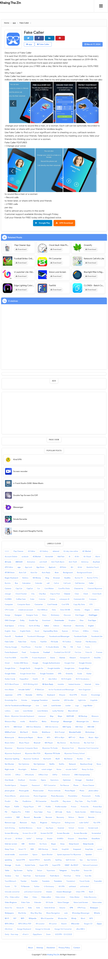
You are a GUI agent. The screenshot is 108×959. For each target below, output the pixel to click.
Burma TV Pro (92, 578)
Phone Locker (38, 791)
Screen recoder (20, 471)
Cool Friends (52, 604)
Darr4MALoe (42, 610)
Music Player (24, 743)
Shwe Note (82, 838)
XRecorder (75, 924)
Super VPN (44, 865)
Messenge (55, 721)
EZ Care (75, 631)
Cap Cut (19, 588)
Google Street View (28, 674)
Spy (81, 860)
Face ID (8, 636)
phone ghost (10, 791)
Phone (75, 785)
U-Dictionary (49, 886)
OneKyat (21, 780)
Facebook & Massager (36, 636)
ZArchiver (9, 929)
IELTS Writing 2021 (30, 684)
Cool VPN (65, 604)
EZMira (86, 631)
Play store (67, 801)
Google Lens (69, 668)
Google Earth (25, 668)
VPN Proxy (81, 908)
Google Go (39, 668)
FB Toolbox (66, 642)
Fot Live (78, 652)
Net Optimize (24, 764)
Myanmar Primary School (74, 753)
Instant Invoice (74, 684)
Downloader (59, 620)
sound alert (23, 854)
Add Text (61, 556)
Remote (91, 817)
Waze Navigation (53, 913)
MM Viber (79, 727)
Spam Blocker (47, 854)
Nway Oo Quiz (87, 769)
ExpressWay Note (50, 631)
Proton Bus (97, 807)
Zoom (48, 934)
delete (96, 610)
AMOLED (19, 562)
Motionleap (89, 732)
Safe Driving (10, 828)
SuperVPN (56, 865)
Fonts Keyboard (11, 652)
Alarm (97, 556)
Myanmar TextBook (31, 759)
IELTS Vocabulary (82, 679)
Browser (56, 578)
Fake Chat (22, 642)
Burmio (8, 583)
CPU (91, 604)
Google (35, 663)
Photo (82, 791)
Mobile (35, 732)
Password (36, 785)
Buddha (67, 578)
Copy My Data (79, 604)
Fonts (87, 647)
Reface (71, 817)
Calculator (26, 583)
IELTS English (66, 679)
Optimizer (67, 780)
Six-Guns (43, 844)
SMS (32, 849)
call (48, 583)
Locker (68, 705)
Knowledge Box (11, 700)
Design (7, 615)
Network (72, 764)
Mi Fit (7, 727)
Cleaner (67, 594)
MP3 (48, 737)
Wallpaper (94, 908)
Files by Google (11, 647)
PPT (39, 807)
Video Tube (25, 902)
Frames (99, 652)
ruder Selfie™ (84, 822)
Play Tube (79, 801)
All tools (8, 562)
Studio (18, 865)
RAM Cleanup (95, 812)
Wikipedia (32, 918)
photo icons (24, 796)
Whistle (97, 913)
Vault (91, 892)
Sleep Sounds (88, 844)
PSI (6, 812)
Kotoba (24, 700)
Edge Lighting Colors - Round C (24, 285)
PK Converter (55, 258)
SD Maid (18, 838)
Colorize (42, 599)
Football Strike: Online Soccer (24, 258)
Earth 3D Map (34, 626)
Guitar (89, 674)
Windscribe (62, 918)
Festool (78, 642)
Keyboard (51, 695)
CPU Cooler (9, 610)
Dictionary (55, 615)
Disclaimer (51, 948)
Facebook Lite (96, 636)
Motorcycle (9, 737)
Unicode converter (12, 892)
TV (15, 886)
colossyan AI (64, 599)
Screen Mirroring (11, 833)
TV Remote (25, 886)
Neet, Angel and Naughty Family (28, 531)
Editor (46, 626)
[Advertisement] (54, 413)
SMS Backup (43, 849)
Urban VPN (80, 892)
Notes (59, 769)
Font (79, 647)
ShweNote (96, 838)
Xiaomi (64, 924)
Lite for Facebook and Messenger (18, 705)
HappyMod (24, 679)
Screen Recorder (80, 833)
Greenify (88, 245)
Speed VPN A (34, 860)
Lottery (8, 711)
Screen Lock (93, 828)
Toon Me (88, 876)
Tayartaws (51, 870)
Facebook (19, 636)
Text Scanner (40, 876)
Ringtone (43, 822)
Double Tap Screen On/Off (25, 495)
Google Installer (54, 668)
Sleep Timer (9, 849)
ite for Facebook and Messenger (61, 689)
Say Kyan (49, 828)
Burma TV (79, 578)
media (22, 721)
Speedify (47, 860)
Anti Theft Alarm (57, 562)
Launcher (56, 700)
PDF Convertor (50, 785)
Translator (58, 881)
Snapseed (77, 849)
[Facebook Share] (39, 38)
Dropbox (72, 620)
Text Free (27, 876)
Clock (85, 594)
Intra (97, 684)
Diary (44, 615)
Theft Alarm (54, 876)
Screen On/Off (47, 833)
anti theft (43, 562)
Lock (45, 705)
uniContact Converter (33, 892)
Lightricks (82, 700)
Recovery (60, 817)
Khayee (62, 695)
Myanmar (9, 748)
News (99, 764)
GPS (59, 674)
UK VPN (61, 886)
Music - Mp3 (93, 737)
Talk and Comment (90, 865)
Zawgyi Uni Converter (63, 929)
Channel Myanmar (94, 588)
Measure (95, 716)
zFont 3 (25, 934)
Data (54, 610)
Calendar (38, 583)
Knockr (84, 695)
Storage (8, 865)
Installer (61, 684)
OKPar (55, 775)
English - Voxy (10, 631)
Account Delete (11, 556)
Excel (37, 631)
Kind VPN (17, 459)
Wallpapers (9, 913)
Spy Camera (92, 860)
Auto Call (22, 572)
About (30, 948)
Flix (64, 647)
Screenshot (96, 833)
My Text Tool (89, 743)
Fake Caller (44, 44)
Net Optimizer (39, 764)
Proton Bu (85, 807)
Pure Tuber (38, 812)
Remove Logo (10, 822)
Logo (77, 705)
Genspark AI (85, 658)
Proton (73, 807)
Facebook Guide (80, 636)
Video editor (46, 897)
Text (17, 876)
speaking (8, 860)
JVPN (19, 695)
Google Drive (10, 668)
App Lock (28, 567)
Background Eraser (84, 572)
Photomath (86, 796)
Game (52, 658)
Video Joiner (60, 897)
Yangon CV (88, 924)
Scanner (61, 828)
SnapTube (89, 849)
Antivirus (84, 562)
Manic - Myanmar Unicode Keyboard (19, 716)
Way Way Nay (36, 913)
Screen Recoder (63, 833)
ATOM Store (9, 572)
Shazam (71, 838)
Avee (57, 572)
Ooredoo (32, 780)
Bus (16, 583)
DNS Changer (10, 620)
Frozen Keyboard (39, 658)
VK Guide (49, 902)
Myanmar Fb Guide (50, 748)
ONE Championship (82, 775)
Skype (53, 844)
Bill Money (37, 578)
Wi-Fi (7, 918)
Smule (54, 849)
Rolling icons (70, 822)
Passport (23, 785)
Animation (31, 562)
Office (17, 775)
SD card (8, 838)
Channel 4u (78, 588)
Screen (81, 828)
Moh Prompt (60, 732)
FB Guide (54, 642)
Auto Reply (46, 572)
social (99, 849)
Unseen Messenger (64, 892)
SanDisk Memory (25, 828)
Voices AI (20, 908)
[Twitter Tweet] (28, 38)
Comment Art (79, 599)
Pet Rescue (64, 785)
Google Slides (10, 674)
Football (46, 652)
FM (71, 647)
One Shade (9, 780)
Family (33, 642)
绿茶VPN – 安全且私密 (63, 934)
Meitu (44, 721)
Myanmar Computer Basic (27, 748)
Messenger (18, 507)
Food (24, 652)
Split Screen (70, 860)
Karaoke (29, 695)
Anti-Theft (73, 562)
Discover (67, 615)
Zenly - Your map (11, 934)
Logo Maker (88, 705)
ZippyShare (37, 934)
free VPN (24, 658)
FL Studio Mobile (52, 647)
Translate (46, 881)
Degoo (87, 610)
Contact (76, 948)
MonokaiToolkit (75, 732)
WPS (91, 918)
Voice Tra (8, 908)
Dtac (82, 620)
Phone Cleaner (88, 785)
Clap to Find (55, 594)
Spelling (58, 860)
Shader (50, 838)
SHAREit (60, 838)
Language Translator (40, 700)
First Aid (38, 647)
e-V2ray (21, 626)
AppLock (52, 567)
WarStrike (22, 913)
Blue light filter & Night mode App (94, 272)
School (71, 828)
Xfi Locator (40, 924)
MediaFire (33, 721)
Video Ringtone (11, 902)
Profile (48, 807)
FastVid (52, 285)
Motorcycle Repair (25, 737)
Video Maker (75, 897)
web (66, 913)
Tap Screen (18, 870)
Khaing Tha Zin (10, 3)
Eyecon (65, 631)
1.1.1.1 (7, 551)
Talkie (7, 870)
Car (38, 588)
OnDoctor (66, 775)
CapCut (30, 588)
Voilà (38, 908)
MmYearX (24, 732)
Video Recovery (90, 897)
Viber (26, 897)
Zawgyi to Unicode (42, 929)
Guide (79, 674)
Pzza (49, 812)
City (33, 594)
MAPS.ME (70, 716)
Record (27, 817)
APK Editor (9, 567)
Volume (62, 908)
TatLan (39, 870)
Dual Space (9, 626)
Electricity (80, 626)
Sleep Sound (74, 844)
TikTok (77, 876)
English (91, 626)
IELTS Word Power (12, 684)
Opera (43, 780)
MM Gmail (18, 727)
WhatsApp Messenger (81, 913)
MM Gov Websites (33, 727)
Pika (16, 801)
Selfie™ (29, 838)
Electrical (67, 626)
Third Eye (67, 876)
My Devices (75, 743)
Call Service (80, 583)
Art (72, 567)
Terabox (8, 876)
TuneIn (7, 886)
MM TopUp (67, 727)
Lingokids (93, 700)
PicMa (97, 796)
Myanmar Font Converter (88, 748)
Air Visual (87, 556)
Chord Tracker (21, 594)
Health (35, 679)
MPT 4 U (72, 737)
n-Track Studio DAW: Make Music (28, 483)
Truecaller (98, 881)
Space (34, 854)
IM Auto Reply (47, 684)
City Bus (42, 594)
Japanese (9, 695)
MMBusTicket (10, 732)
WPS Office (9, 924)
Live (37, 705)
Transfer (34, 881)
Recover (49, 817)
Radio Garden (80, 812)
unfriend (72, 886)
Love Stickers (42, 711)
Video (34, 897)
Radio (69, 812)
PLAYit (16, 807)
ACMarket (37, 556)
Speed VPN (20, 860)
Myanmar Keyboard (13, 753)
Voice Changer (63, 902)
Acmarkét (49, 556)
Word (83, 918)
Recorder (37, 817)
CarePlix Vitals (64, 588)
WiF (14, 918)
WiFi (22, 918)
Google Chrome (85, 663)
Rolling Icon (55, 822)
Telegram (63, 870)
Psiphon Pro (16, 812)
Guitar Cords (10, 679)
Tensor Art (88, 870)
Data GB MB (65, 610)
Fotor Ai (89, 652)
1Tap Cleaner (18, 551)
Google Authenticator (51, 663)
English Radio (25, 631)
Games (62, 658)
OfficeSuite (29, 775)
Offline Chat (43, 775)
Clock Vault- (97, 594)
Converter (39, 604)
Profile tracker (61, 807)
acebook (25, 556)
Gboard (72, 658)
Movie (40, 737)
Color (32, 599)
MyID (58, 759)
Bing (47, 578)
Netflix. (62, 764)
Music (81, 737)
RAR (18, 817)
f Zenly (95, 631)
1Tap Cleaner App (22, 245)
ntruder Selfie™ (71, 769)
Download (21, 249)
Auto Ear (34, 572)
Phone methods (54, 791)
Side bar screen (11, 844)
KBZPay (40, 695)
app (30, 44)
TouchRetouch (10, 881)
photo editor (93, 791)
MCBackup (82, 716)
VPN (71, 908)
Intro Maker (9, 689)
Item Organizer (85, 689)
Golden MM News (21, 663)
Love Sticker (28, 711)
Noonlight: (22, 769)
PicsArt (8, 801)
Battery (25, 578)
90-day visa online (70, 551)
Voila (30, 908)
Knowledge (95, 695)
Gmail (7, 663)
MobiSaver (46, 732)
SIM (23, 844)
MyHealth (47, 759)
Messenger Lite (82, 721)
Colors (52, 599)
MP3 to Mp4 (59, 737)
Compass (92, 599)
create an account (25, 610)
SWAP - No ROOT (71, 865)
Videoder (37, 902)
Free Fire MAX (10, 658)
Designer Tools (32, 615)
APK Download (66, 223)
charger (8, 594)
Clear (77, 594)
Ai (69, 556)
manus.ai (42, 716)
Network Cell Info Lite (94, 258)
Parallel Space (10, 785)
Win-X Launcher (47, 918)
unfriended (84, 886)
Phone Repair (70, 791)
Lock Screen (56, 705)
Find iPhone (26, 647)
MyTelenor (68, 759)
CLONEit (8, 599)
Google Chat (69, 663)
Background (68, 572)
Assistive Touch (92, 567)
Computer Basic (23, 604)
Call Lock (67, 583)
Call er (56, 583)
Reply (33, 822)
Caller (91, 583)
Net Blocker (9, 764)
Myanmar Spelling (12, 759)
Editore (56, 626)
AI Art (77, 556)
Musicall (37, 743)
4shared (56, 551)
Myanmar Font (68, 748)
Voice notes (97, 902)
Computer (9, 604)
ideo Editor (52, 679)
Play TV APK (92, 801)
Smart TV (22, 849)
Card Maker (49, 588)
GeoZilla (97, 658)
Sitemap (39, 948)
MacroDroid (73, 711)
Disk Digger (79, 615)
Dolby (22, 620)
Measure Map (10, 721)
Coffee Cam (21, 599)
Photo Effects (10, 796)
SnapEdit (65, 849)
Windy (73, 918)
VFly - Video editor (12, 897)
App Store (40, 567)
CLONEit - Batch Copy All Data (94, 285)
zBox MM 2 (80, 929)
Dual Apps (92, 620)
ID (43, 679)
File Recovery (91, 642)
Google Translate (47, 674)
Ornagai (78, 780)
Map (51, 716)
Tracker (24, 881)
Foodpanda (34, 652)
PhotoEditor (72, 796)
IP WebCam (39, 689)
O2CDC (8, 775)
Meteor (96, 721)
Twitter (37, 886)
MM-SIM (90, 727)
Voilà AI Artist (49, 908)
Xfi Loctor (53, 924)
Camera (8, 588)
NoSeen (34, 769)
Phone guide (24, 791)
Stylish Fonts (30, 865)
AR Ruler (63, 567)
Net (88, 759)
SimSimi (32, 844)
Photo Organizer (40, 796)
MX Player (49, 743)
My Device (61, 743)
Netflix (52, 764)
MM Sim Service (51, 727)
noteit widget (46, 769)
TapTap (29, 870)
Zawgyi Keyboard (24, 929)
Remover (23, 822)
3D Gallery (44, 551)
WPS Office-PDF (24, 924)
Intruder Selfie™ (24, 689)
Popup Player (28, 807)
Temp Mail (75, 870)
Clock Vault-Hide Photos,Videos (59, 245)
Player (7, 807)
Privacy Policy (64, 948)
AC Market (86, 551)
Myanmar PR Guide (52, 753)
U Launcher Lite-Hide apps (24, 272)
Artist (80, 567)
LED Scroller (69, 700)
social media (10, 854)
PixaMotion (26, 801)
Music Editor (10, 743)
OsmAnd (89, 780)
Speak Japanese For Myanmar (69, 854)
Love (17, 711)
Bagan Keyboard (11, 578)
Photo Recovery (57, 796)
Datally (77, 610)
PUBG (27, 812)
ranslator (8, 817)
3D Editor (31, 551)
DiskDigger (93, 615)
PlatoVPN (54, 801)
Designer (18, 615)
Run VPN (97, 822)
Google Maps (84, 668)
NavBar (80, 759)
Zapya (99, 924)
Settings (39, 838)
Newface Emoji (86, 764)
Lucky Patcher (58, 711)
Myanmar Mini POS (32, 753)
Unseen (49, 892)
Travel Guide (84, 881)
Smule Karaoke (20, 519)
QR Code (58, 812)
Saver (39, 828)
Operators (54, 780)
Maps (60, 716)
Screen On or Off (29, 833)
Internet (88, 684)
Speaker (89, 854)
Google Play (44, 223)
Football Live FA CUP (62, 652)
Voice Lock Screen (57, 272)
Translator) (70, 881)
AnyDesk (96, 562)
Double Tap (33, 620)
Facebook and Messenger (59, 636)
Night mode (9, 769)
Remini (81, 817)
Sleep (62, 844)
